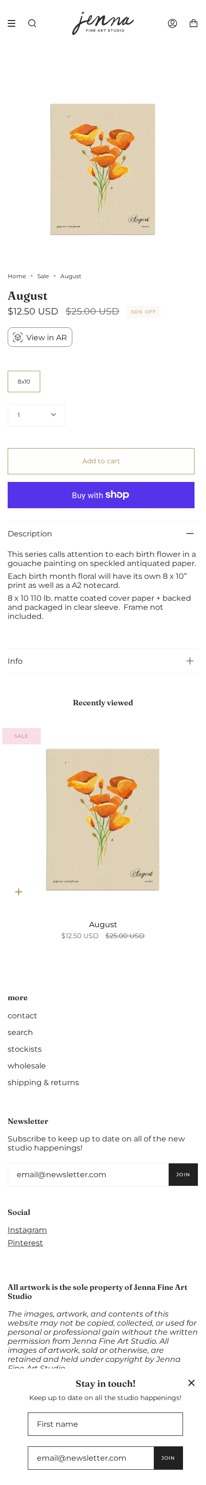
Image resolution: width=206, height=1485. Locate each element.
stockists (25, 1049)
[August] (103, 818)
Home (17, 276)
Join (183, 1174)
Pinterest (25, 1242)
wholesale (27, 1065)
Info (15, 661)
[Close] (191, 1383)
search (20, 1032)
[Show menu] (15, 23)
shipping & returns (43, 1082)
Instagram (27, 1229)
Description (30, 533)
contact (22, 1015)
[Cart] (193, 23)
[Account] (172, 23)
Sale (43, 276)
